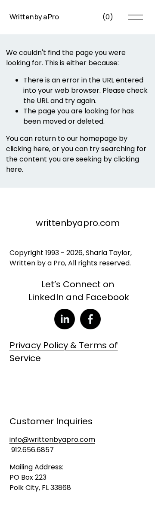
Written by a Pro (34, 16)
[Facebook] (90, 319)
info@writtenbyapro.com (52, 439)
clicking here (27, 149)
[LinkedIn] (64, 319)
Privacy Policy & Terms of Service (63, 351)
